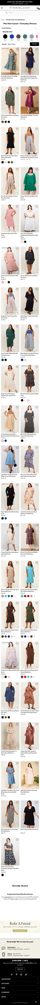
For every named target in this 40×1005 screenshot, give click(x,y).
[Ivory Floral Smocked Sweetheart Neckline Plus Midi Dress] (30, 218)
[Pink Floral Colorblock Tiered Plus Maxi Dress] (10, 181)
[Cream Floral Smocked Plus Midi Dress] (10, 655)
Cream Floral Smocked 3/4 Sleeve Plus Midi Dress (9, 752)
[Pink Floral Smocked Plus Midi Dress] (10, 260)
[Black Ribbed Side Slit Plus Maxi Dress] (10, 497)
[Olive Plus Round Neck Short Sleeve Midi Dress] (30, 615)
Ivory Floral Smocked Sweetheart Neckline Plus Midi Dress (29, 235)
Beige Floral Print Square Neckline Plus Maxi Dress (8, 394)
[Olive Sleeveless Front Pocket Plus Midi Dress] (10, 814)
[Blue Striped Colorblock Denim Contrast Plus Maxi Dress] (30, 338)
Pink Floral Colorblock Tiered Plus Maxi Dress (9, 197)
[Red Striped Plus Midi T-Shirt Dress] (10, 218)
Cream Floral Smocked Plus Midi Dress (10, 671)
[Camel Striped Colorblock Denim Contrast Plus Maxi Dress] (10, 419)
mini (17, 899)
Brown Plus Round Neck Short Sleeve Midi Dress (9, 631)
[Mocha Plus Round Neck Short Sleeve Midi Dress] (10, 574)
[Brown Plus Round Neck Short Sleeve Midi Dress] (10, 615)
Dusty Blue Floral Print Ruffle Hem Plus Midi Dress (9, 77)
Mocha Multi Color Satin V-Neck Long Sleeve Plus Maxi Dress (30, 711)
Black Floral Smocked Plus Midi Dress (29, 394)
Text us (9, 954)
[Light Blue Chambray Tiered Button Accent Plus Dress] (10, 459)
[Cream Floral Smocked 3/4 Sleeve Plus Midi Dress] (10, 736)
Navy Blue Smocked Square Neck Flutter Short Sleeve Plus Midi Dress (29, 78)
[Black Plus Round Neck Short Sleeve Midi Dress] (10, 141)
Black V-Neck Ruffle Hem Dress (29, 829)
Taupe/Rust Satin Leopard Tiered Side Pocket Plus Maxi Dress (29, 753)
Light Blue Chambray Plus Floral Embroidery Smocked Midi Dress (10, 792)
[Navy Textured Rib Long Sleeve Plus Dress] (10, 696)
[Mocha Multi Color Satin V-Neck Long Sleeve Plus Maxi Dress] (30, 696)
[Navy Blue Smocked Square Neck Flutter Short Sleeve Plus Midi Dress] (30, 61)
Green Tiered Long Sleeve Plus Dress (29, 197)
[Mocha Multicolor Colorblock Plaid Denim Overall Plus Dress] (30, 141)
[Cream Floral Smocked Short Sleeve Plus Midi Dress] (30, 497)
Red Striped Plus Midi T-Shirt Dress (9, 234)
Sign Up (20, 969)
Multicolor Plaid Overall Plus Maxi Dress (9, 317)
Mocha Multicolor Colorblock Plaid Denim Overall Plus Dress (29, 156)
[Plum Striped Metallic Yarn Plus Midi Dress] (30, 100)
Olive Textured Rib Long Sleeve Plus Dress (10, 116)
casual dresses (8, 897)
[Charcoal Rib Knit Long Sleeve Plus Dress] (30, 260)
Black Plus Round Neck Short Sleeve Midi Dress (9, 156)
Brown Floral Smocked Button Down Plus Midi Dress (29, 553)
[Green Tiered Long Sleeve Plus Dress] (30, 181)
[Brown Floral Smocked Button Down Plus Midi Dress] (30, 537)
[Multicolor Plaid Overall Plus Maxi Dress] (10, 301)
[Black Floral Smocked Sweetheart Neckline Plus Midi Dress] (10, 851)
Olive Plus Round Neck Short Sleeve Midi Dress (29, 631)
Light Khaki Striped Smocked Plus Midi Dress (29, 791)
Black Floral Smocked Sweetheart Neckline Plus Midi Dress (9, 868)
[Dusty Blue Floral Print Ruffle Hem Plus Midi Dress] (10, 61)
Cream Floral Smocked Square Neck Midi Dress (9, 553)
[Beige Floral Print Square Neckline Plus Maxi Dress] (10, 379)
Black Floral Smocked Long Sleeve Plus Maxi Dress (28, 435)
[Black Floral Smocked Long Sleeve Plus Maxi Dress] (30, 419)
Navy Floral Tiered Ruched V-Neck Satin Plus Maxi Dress (29, 475)
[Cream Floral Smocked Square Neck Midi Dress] (10, 537)
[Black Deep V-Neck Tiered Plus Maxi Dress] (30, 301)
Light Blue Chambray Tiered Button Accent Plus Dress (9, 475)
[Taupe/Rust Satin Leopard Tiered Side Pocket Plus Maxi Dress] (30, 736)
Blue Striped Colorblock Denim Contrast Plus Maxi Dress (29, 354)
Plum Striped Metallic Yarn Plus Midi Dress (29, 116)
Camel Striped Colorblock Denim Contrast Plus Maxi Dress (10, 435)
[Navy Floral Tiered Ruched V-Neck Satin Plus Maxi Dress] (30, 459)
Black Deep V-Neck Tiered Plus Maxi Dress (29, 317)
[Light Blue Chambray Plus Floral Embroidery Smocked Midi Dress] (10, 775)
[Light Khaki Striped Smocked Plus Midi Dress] (30, 775)
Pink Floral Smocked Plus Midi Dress (9, 276)
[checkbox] (5, 37)
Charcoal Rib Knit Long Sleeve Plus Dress (29, 276)
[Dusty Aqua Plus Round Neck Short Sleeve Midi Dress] (30, 574)
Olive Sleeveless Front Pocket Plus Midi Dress (9, 830)
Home (2, 19)
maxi (12, 899)
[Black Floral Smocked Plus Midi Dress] (30, 379)
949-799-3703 (17, 954)
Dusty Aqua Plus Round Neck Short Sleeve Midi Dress (29, 590)
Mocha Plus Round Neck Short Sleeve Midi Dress (10, 590)
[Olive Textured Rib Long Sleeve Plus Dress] (10, 100)
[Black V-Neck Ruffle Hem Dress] (30, 814)
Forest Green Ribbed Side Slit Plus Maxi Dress (9, 354)
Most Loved (5, 48)
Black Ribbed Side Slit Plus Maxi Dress (10, 512)
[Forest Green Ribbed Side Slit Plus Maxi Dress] (10, 338)
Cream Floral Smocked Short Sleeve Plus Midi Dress (29, 512)
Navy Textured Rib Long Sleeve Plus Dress (10, 711)
